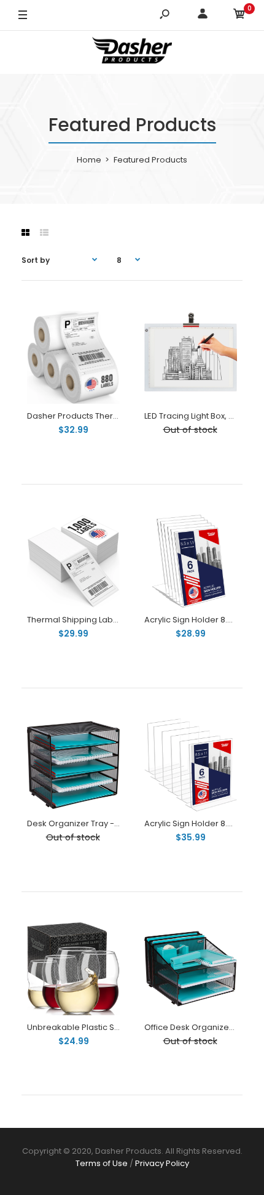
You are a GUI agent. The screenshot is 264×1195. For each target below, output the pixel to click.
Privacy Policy (162, 1163)
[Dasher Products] (132, 52)
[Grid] (25, 232)
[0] (239, 15)
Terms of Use (102, 1163)
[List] (44, 232)
